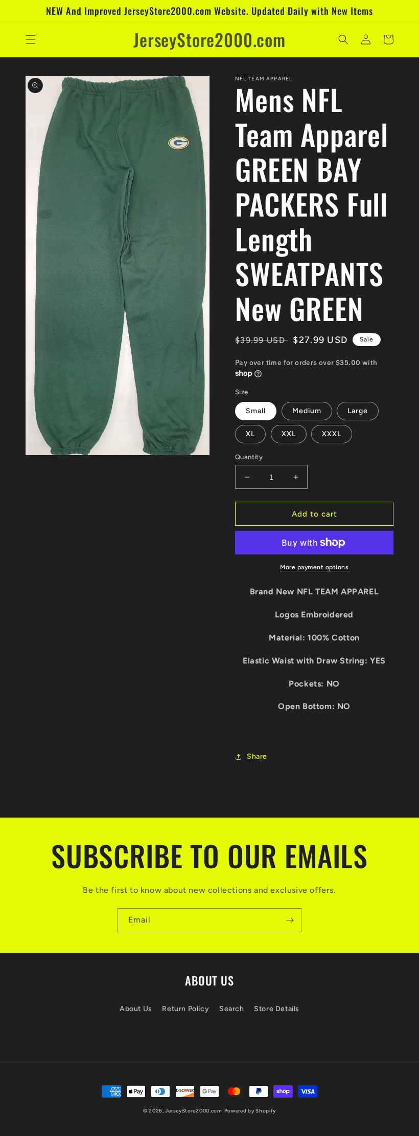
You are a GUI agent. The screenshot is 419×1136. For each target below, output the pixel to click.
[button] (30, 39)
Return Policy (185, 1008)
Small (256, 410)
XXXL (331, 434)
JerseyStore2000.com (193, 1110)
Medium (306, 410)
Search (231, 1008)
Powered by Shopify (250, 1110)
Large (357, 410)
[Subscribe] (289, 920)
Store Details (276, 1008)
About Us (136, 1008)
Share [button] (257, 756)
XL (250, 434)
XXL (289, 434)
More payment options (314, 567)
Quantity (249, 457)
